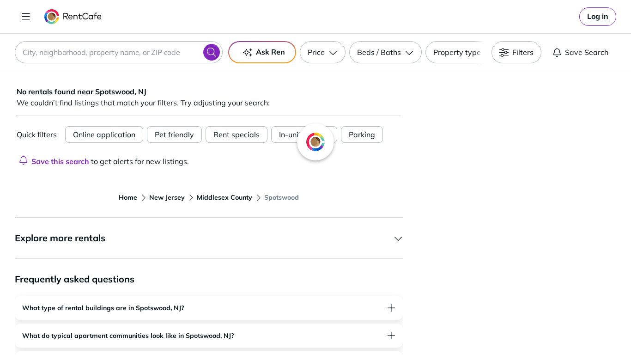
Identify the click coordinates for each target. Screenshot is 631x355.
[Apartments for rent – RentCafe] (73, 16)
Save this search (60, 161)
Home (128, 197)
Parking (362, 134)
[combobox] (119, 52)
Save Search (586, 52)
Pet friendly (174, 134)
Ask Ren (270, 51)
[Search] (211, 52)
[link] (597, 16)
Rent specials (236, 134)
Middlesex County (224, 197)
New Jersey (167, 197)
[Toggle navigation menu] (26, 17)
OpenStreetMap (563, 327)
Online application (104, 134)
